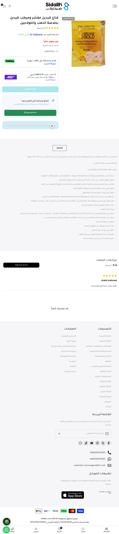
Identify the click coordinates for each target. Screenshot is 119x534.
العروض (107, 402)
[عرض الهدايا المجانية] (6, 521)
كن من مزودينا (70, 372)
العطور (108, 361)
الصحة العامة (105, 372)
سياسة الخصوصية (68, 356)
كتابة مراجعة (21, 265)
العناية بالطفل (105, 387)
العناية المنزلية (105, 397)
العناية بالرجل (105, 392)
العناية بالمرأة (105, 382)
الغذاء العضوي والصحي (101, 366)
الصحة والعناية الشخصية (100, 351)
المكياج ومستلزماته (103, 356)
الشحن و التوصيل (68, 336)
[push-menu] (114, 6)
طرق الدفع (71, 341)
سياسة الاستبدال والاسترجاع (64, 346)
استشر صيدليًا (30, 113)
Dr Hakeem (36, 35)
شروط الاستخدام (69, 351)
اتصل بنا (72, 361)
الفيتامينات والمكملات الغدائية (98, 346)
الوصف (59, 148)
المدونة (73, 366)
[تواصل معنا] (6, 529)
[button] (52, 28)
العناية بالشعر (105, 341)
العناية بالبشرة (105, 336)
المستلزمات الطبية (103, 377)
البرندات (108, 407)
